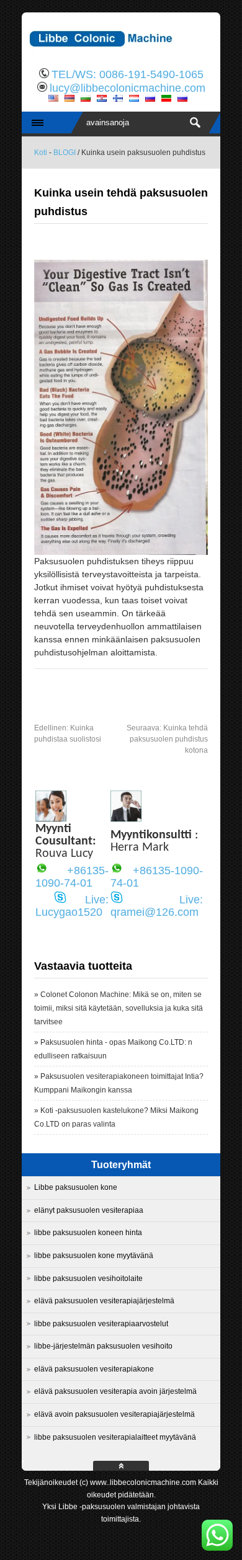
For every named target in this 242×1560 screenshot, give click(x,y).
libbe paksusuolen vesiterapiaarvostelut (101, 1323)
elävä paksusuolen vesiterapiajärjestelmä (104, 1300)
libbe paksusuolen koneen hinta (88, 1232)
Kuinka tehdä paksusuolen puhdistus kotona (167, 739)
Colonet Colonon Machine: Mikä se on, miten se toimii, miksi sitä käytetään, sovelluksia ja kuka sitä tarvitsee (118, 1008)
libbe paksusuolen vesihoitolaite (88, 1278)
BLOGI (64, 152)
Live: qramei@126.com (157, 905)
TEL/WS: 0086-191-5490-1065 (128, 74)
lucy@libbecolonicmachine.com (127, 88)
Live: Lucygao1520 (72, 905)
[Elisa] (50, 818)
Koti (40, 152)
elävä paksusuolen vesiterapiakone (94, 1369)
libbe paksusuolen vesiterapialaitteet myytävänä (115, 1437)
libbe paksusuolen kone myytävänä (93, 1255)
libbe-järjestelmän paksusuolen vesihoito (103, 1346)
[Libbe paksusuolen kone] (121, 53)
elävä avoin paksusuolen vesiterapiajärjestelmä (114, 1414)
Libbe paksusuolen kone (75, 1187)
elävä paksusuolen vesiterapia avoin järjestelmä (115, 1391)
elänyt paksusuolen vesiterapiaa (88, 1210)
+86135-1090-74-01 (72, 876)
